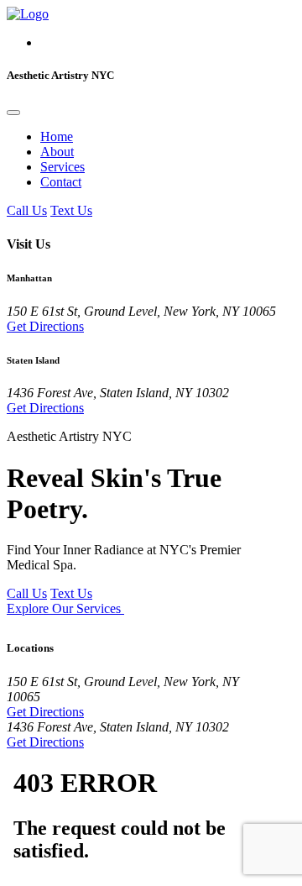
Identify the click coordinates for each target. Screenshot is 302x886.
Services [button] (62, 167)
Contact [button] (60, 182)
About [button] (57, 151)
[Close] (13, 112)
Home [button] (56, 136)
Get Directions (45, 326)
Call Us (27, 210)
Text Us (71, 210)
